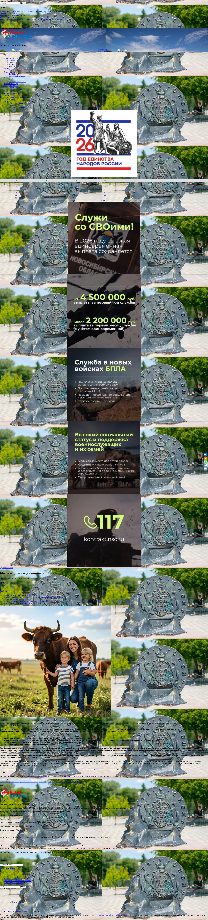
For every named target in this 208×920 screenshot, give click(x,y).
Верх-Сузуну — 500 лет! (13, 883)
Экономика (8, 78)
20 (105, 192)
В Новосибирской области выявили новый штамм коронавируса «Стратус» (32, 601)
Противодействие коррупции (19, 76)
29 (164, 195)
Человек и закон (15, 74)
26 (76, 195)
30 (193, 195)
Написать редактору (16, 105)
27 (105, 195)
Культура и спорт (15, 88)
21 (134, 192)
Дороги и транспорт (16, 80)
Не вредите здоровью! (12, 599)
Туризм (11, 91)
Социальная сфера (11, 84)
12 (76, 189)
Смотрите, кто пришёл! (8, 14)
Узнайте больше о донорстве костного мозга (20, 595)
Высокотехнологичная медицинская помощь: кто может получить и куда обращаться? (36, 597)
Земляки (7, 95)
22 (164, 192)
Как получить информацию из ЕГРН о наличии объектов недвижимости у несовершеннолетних (36, 12)
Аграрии (12, 99)
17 (16, 192)
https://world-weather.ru (104, 49)
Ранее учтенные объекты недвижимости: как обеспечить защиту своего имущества (31, 19)
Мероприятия (14, 64)
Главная (7, 68)
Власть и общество (11, 72)
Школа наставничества (12, 58)
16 (193, 189)
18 (47, 192)
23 (193, 192)
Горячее (11, 70)
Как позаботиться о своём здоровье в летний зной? (23, 603)
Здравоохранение (15, 90)
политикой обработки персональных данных (114, 915)
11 (46, 189)
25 (47, 195)
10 (16, 189)
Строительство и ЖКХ (17, 82)
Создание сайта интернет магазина (17, 911)
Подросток (13, 60)
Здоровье (3, 591)
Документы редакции (17, 107)
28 (134, 195)
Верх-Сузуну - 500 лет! (8, 17)
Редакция (7, 101)
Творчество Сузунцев (17, 97)
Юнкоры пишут (14, 66)
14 (134, 189)
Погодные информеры (104, 51)
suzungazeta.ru (5, 42)
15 (164, 189)
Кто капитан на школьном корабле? (13, 15)
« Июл (103, 200)
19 (76, 192)
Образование (13, 86)
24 (16, 195)
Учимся (11, 62)
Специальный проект (12, 93)
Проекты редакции (16, 103)
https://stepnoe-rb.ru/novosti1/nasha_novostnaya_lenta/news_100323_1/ (50, 776)
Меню (3, 54)
